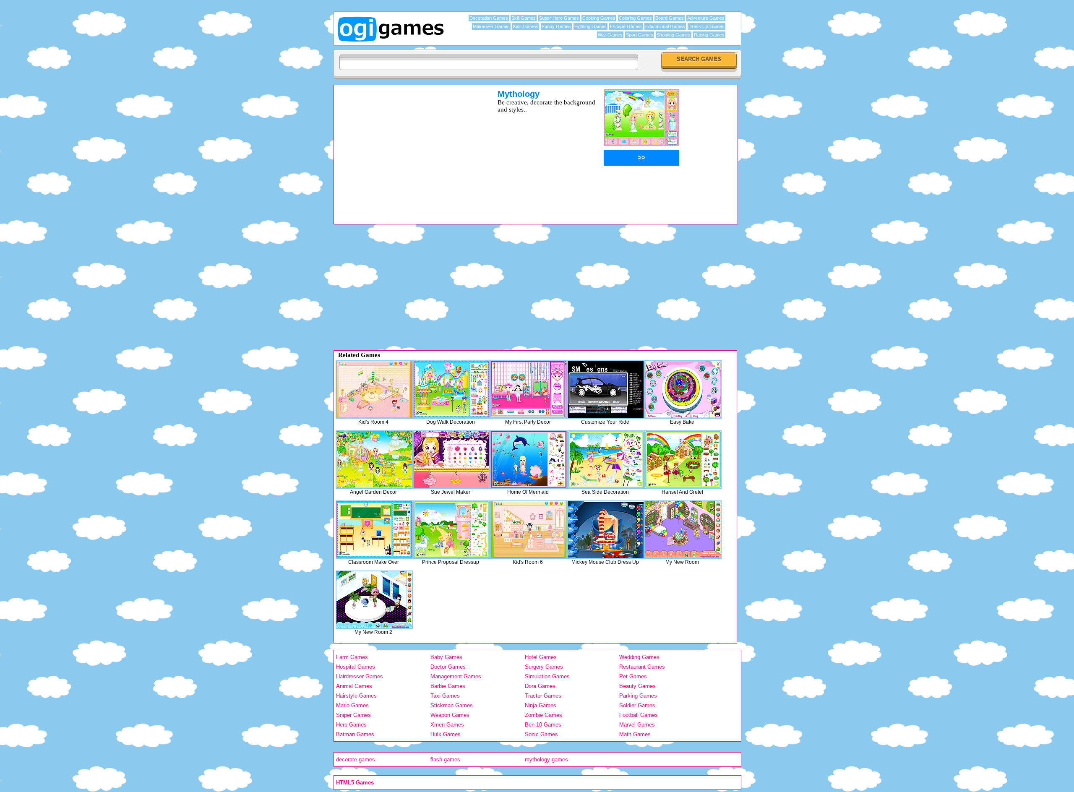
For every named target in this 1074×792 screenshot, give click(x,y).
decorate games (355, 759)
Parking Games (638, 696)
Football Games (638, 715)
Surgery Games (544, 667)
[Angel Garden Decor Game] (374, 459)
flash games (445, 759)
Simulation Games (547, 676)
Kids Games (525, 26)
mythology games (546, 759)
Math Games (635, 734)
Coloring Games (635, 18)
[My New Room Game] (683, 529)
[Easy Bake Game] (683, 389)
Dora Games (540, 686)
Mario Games (352, 705)
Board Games (669, 18)
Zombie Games (543, 715)
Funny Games (556, 26)
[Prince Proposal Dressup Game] (451, 529)
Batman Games (355, 734)
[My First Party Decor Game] (528, 389)
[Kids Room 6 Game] (528, 529)
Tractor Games (543, 696)
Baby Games (446, 657)
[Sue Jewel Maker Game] (451, 459)
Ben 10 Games (543, 725)
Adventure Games (706, 18)
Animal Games (354, 686)
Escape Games (626, 26)
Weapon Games (449, 715)
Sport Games (639, 34)
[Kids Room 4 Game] (374, 389)
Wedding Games (639, 657)
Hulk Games (445, 734)
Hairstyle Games (356, 696)
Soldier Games (637, 705)
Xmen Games (447, 725)
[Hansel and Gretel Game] (683, 459)
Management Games (455, 676)
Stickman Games (451, 705)
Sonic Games (541, 734)
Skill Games (523, 18)
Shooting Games (674, 34)
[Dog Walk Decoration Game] (451, 389)
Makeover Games (491, 26)
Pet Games (633, 676)
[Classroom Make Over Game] (374, 529)
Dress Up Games (706, 26)
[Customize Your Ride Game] (605, 389)
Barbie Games (447, 686)
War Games (610, 34)
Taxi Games (445, 696)
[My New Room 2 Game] (374, 600)
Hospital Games (355, 667)
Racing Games (709, 34)
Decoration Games (488, 18)
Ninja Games (540, 705)
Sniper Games (353, 715)
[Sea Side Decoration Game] (605, 459)
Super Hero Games (559, 18)
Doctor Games (448, 667)
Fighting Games (590, 26)
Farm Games (352, 657)
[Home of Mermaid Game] (528, 459)
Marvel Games (637, 725)
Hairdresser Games (359, 676)
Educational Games (665, 26)
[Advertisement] (404, 148)
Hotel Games (541, 657)
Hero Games (351, 725)
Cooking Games (598, 18)
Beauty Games (637, 686)
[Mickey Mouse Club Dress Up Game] (605, 529)
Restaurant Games (642, 667)
